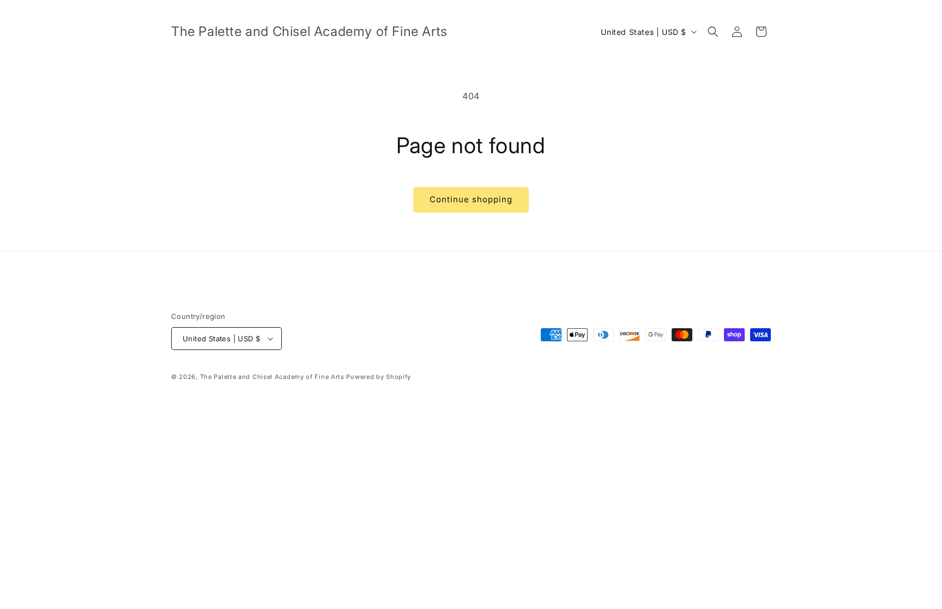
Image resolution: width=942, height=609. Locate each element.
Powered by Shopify (378, 377)
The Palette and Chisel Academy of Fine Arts (272, 377)
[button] (713, 32)
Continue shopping (471, 199)
